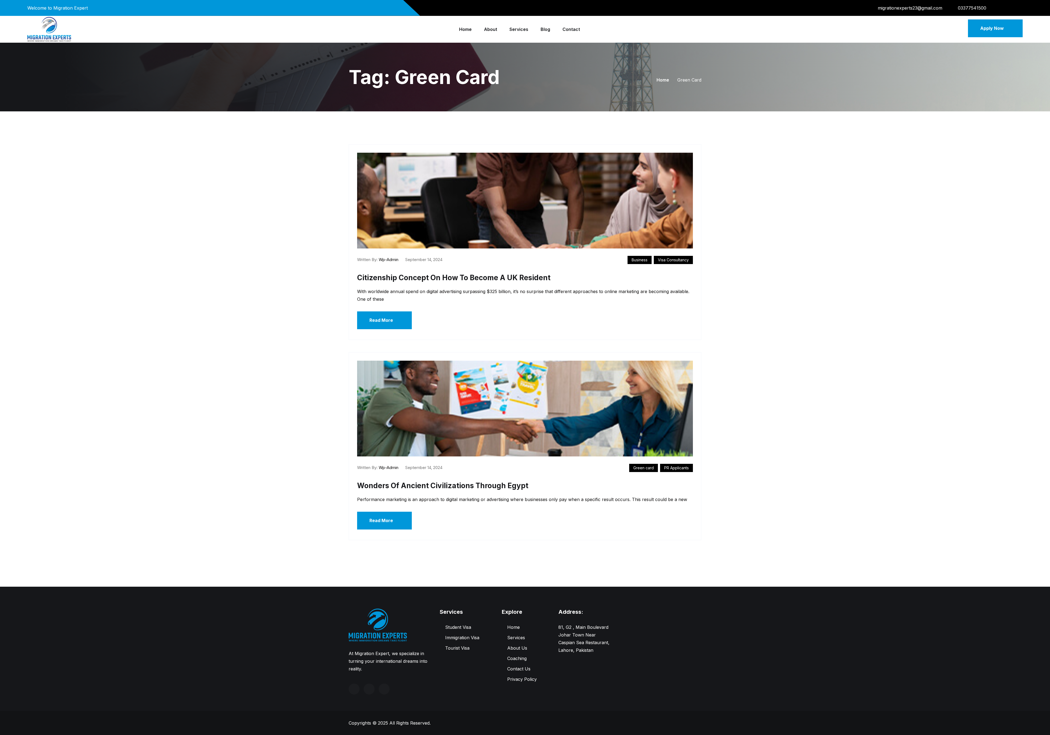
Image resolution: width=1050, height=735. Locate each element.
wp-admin (388, 259)
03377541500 (972, 8)
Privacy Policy (522, 679)
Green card (643, 467)
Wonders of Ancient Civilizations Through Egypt (442, 485)
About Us (517, 648)
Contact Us (518, 669)
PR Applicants (676, 467)
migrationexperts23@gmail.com (910, 8)
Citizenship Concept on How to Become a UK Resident (453, 277)
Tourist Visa (457, 648)
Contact (571, 29)
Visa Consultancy (673, 259)
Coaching (517, 658)
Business (640, 259)
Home (465, 29)
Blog (545, 29)
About (490, 29)
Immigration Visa (462, 637)
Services (518, 29)
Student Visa (458, 627)
